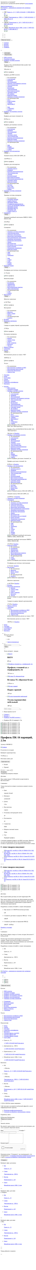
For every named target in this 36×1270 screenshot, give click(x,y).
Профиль (6, 47)
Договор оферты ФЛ (10, 1034)
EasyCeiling (7, 377)
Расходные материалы (10, 321)
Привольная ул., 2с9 (15, 22)
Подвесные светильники (14, 240)
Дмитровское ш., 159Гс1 (16, 17)
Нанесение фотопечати (14, 370)
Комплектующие (12, 95)
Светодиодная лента (13, 233)
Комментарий (5, 1143)
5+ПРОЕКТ (10, 108)
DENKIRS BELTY (12, 208)
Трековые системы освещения (16, 96)
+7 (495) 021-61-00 (26, 22)
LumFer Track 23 (12, 211)
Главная (6, 42)
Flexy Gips (10, 186)
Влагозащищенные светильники (16, 237)
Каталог (6, 44)
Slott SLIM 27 (11, 104)
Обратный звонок (5, 39)
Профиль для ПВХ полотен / (12, 717)
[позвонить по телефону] (4, 34)
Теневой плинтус (12, 168)
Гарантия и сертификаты (11, 382)
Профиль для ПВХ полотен (12, 60)
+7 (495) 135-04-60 (20, 12)
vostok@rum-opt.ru (20, 1054)
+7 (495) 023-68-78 (9, 1060)
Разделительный (12, 176)
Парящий (10, 80)
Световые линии (12, 92)
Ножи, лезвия (11, 313)
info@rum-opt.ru (19, 1043)
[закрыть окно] (1, 50)
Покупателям (8, 54)
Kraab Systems (11, 101)
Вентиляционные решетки (15, 287)
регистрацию (29, 3)
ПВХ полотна (8, 57)
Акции (6, 379)
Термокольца (11, 284)
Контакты (7, 383)
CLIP (8, 261)
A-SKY (9, 259)
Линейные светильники (14, 239)
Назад (6, 62)
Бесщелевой (10, 88)
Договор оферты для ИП (11, 1036)
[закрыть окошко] (13, 6)
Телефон (22, 1130)
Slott (8, 107)
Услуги (6, 350)
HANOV (9, 318)
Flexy (8, 99)
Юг (5, 12)
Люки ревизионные (13, 288)
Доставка (6, 375)
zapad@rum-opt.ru (20, 1060)
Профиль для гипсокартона (12, 151)
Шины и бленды (8, 347)
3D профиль (10, 94)
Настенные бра (11, 243)
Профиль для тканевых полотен (13, 111)
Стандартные (11, 129)
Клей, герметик (11, 342)
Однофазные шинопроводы (15, 204)
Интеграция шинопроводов (15, 179)
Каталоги (10, 344)
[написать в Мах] (4, 37)
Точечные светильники (14, 234)
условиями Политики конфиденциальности (22, 1155)
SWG (8, 254)
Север (6, 17)
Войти (9, 636)
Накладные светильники (14, 236)
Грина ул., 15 (11, 12)
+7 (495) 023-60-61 (28, 17)
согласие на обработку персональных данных (18, 1157)
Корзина (6, 45)
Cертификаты (8, 627)
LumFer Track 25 (12, 201)
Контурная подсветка (13, 91)
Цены (5, 376)
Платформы (10, 282)
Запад (6, 27)
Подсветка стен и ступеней (15, 245)
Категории (7, 53)
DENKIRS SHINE (12, 202)
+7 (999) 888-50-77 (12, 29)
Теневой (9, 86)
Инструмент (7, 294)
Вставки (6, 319)
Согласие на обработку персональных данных (17, 1112)
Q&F (8, 252)
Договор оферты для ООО (11, 1033)
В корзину (3, 772)
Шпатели (10, 312)
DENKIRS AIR (11, 210)
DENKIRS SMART (12, 199)
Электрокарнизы (12, 89)
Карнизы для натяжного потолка (16, 83)
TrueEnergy (10, 255)
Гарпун (9, 341)
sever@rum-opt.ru (19, 1048)
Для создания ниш (12, 85)
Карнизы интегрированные (15, 138)
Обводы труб (11, 285)
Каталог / (7, 716)
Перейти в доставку (6, 927)
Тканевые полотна (9, 59)
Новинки (6, 380)
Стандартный (11, 79)
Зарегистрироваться (6, 6)
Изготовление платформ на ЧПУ (16, 367)
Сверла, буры (11, 340)
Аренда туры (11, 372)
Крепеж (9, 338)
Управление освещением (14, 248)
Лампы (9, 242)
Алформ (9, 102)
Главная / (7, 714)
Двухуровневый (11, 82)
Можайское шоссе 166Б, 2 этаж (18, 27)
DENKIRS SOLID (12, 207)
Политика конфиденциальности (13, 1110)
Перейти (16, 433)
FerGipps (9, 185)
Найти (6, 646)
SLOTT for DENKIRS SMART (16, 205)
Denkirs (9, 146)
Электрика (7, 348)
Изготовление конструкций (15, 369)
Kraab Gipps (10, 187)
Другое (9, 315)
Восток (6, 22)
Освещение (7, 212)
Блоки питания (11, 246)
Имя (2, 1130)
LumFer (9, 110)
